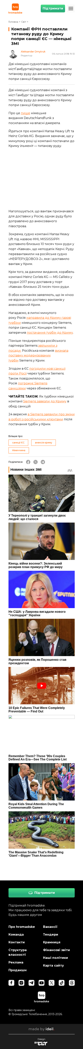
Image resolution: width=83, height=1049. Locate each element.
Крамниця (51, 942)
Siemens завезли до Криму (44, 401)
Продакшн (17, 970)
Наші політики (55, 958)
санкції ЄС (18, 442)
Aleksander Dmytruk (33, 51)
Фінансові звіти (56, 950)
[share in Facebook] (28, 462)
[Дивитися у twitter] (51, 983)
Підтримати (53, 8)
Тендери (50, 934)
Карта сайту (53, 965)
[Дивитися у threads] (72, 983)
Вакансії (50, 927)
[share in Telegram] (43, 462)
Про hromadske (21, 927)
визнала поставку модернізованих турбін (38, 355)
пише (25, 113)
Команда (16, 934)
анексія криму (43, 442)
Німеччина (18, 450)
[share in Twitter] (35, 462)
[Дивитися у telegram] (31, 983)
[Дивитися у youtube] (41, 983)
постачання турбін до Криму (50, 332)
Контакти (16, 942)
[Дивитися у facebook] (11, 983)
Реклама (15, 962)
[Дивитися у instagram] (21, 983)
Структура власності (17, 952)
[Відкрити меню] (71, 8)
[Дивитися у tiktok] (61, 983)
